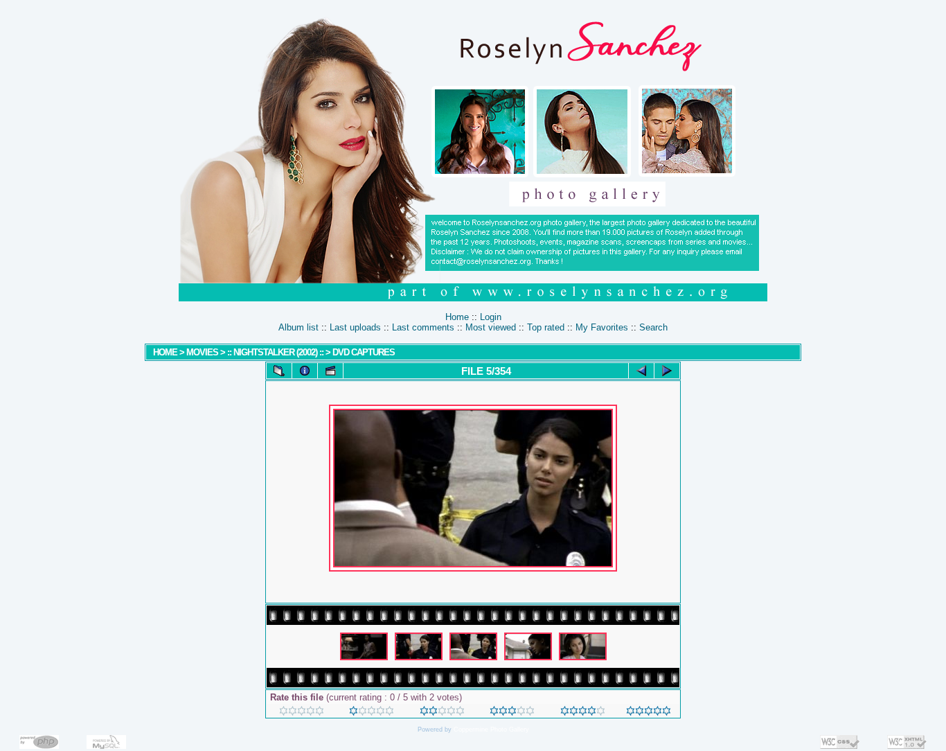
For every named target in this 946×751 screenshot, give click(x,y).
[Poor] (371, 712)
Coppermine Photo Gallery (491, 729)
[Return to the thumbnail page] (279, 370)
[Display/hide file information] (304, 370)
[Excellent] (582, 712)
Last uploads (355, 327)
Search (653, 327)
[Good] (512, 712)
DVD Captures (363, 352)
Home (457, 317)
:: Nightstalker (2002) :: (275, 352)
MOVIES (202, 352)
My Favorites (601, 327)
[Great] (648, 712)
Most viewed (490, 327)
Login (490, 317)
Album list (298, 327)
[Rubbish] (301, 712)
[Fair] (442, 712)
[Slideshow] (330, 370)
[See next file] (666, 370)
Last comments (423, 327)
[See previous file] (641, 370)
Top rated (545, 327)
